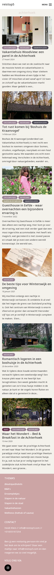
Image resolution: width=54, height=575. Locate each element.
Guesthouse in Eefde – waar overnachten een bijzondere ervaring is (22, 209)
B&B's (6, 430)
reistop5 (8, 4)
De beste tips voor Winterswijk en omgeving (26, 286)
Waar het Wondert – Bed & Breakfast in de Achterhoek (22, 435)
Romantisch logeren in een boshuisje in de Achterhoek (22, 360)
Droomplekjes (10, 48)
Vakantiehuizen (40, 48)
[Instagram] (7, 567)
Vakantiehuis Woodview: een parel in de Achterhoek (23, 54)
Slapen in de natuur (12, 201)
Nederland (24, 48)
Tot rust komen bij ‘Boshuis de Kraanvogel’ (24, 128)
